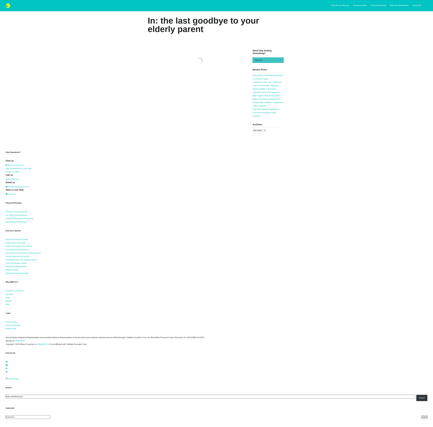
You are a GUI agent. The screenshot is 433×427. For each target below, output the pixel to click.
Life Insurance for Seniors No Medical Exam (23, 253)
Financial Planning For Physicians (19, 218)
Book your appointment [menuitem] (399, 5)
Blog (7, 304)
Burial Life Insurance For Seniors (19, 246)
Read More (152, 87)
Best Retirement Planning (16, 222)
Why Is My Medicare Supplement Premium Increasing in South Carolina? (266, 112)
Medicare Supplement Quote (17, 273)
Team (8, 298)
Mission (9, 301)
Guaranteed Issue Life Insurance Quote (21, 260)
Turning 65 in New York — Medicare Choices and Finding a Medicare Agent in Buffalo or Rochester (267, 85)
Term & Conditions (13, 325)
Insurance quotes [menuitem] (360, 5)
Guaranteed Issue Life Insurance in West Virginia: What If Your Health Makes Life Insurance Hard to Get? (266, 95)
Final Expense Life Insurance (17, 250)
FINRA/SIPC (20, 341)
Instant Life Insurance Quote (17, 239)
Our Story (9, 294)
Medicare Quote (12, 270)
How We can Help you (15, 291)
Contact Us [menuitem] (416, 5)
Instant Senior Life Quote (15, 243)
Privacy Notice (11, 322)
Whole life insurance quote (16, 266)
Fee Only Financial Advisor (16, 215)
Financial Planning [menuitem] (378, 5)
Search (422, 398)
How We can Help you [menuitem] (340, 5)
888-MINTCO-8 (44, 344)
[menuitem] (426, 5)
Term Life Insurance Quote (16, 263)
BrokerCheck (11, 329)
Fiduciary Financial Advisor (16, 212)
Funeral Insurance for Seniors (17, 256)
